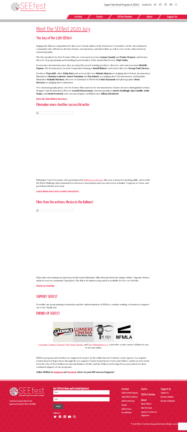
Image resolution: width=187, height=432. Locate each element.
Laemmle (43, 344)
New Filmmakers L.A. (98, 344)
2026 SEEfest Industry (129, 397)
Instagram (58, 372)
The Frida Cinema (74, 344)
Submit (58, 406)
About (149, 16)
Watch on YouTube (45, 285)
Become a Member (167, 397)
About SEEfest (146, 404)
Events (99, 16)
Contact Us (147, 5)
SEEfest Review (124, 16)
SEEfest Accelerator (93, 180)
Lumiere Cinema (57, 344)
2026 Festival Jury (127, 401)
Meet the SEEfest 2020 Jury (63, 29)
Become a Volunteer (168, 401)
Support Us (172, 16)
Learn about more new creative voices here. (57, 191)
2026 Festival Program (129, 393)
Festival (78, 16)
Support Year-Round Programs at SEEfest (121, 5)
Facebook (71, 372)
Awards (124, 405)
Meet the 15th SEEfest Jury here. (51, 98)
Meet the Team (146, 408)
